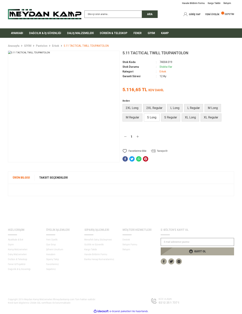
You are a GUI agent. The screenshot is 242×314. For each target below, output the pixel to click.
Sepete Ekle (165, 136)
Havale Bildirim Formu (95, 254)
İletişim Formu (130, 244)
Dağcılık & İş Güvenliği (19, 269)
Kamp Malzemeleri (17, 249)
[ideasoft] (101, 311)
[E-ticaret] (120, 311)
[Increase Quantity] (137, 136)
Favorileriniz (52, 264)
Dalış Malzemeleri (17, 254)
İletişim (126, 249)
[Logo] (44, 14)
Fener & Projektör (17, 264)
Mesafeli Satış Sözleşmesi (98, 239)
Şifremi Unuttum (54, 249)
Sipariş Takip (52, 259)
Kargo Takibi (90, 249)
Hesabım (50, 254)
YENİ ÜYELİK (212, 14)
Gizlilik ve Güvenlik (94, 244)
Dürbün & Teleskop (17, 259)
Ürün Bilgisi (21, 177)
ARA (150, 14)
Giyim (11, 244)
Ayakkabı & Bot (15, 239)
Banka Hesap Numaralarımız (99, 259)
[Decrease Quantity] (125, 136)
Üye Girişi (51, 244)
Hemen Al (212, 136)
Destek (126, 239)
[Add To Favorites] (134, 151)
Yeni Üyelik (51, 239)
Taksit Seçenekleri (53, 177)
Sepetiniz (51, 269)
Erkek (163, 71)
